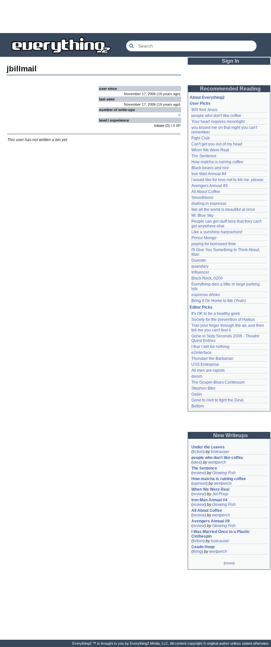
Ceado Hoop (202, 547)
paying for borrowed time (213, 244)
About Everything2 (207, 97)
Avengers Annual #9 (209, 185)
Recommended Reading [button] (230, 89)
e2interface (201, 352)
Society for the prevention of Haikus (223, 319)
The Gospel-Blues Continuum (218, 382)
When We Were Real (210, 150)
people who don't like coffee (216, 115)
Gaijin (196, 394)
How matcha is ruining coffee (217, 162)
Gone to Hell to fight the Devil (217, 400)
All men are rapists (208, 370)
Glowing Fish (224, 473)
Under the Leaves (208, 447)
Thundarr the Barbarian (212, 358)
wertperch (217, 462)
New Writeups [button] (230, 435)
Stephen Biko (203, 388)
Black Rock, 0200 (207, 278)
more (229, 563)
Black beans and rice (210, 168)
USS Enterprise (205, 364)
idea (197, 462)
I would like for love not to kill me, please (227, 179)
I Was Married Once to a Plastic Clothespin (221, 534)
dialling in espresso (208, 203)
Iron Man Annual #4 (208, 173)
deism (196, 376)
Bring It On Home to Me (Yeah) (218, 300)
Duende (198, 260)
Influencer (200, 272)
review (199, 473)
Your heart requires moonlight (218, 121)
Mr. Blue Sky (202, 215)
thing (197, 551)
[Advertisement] (135, 16)
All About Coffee (205, 191)
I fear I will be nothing (210, 346)
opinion (199, 483)
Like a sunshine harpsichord (216, 232)
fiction (198, 451)
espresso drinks (205, 294)
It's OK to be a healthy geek (215, 313)
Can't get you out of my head (216, 144)
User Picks (200, 103)
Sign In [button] (230, 61)
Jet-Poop (220, 494)
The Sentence (203, 156)
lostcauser (220, 451)
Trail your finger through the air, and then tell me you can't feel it (228, 327)
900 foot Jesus (204, 109)
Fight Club (200, 138)
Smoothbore (202, 197)
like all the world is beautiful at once (223, 209)
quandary (200, 266)
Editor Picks (201, 307)
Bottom (197, 406)
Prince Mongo (203, 238)
